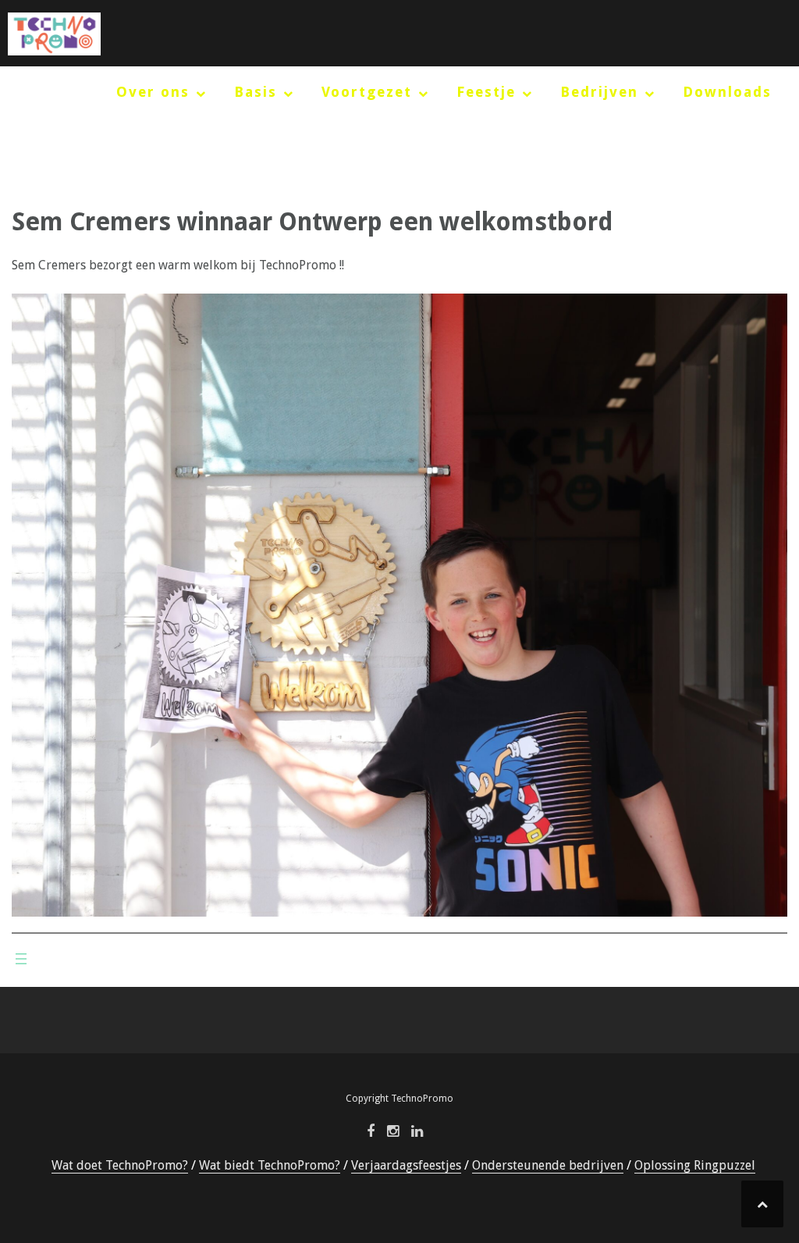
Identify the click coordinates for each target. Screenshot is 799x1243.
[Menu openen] (21, 958)
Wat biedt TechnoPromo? (269, 1165)
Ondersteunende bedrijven (547, 1165)
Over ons (153, 92)
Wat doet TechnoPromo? (119, 1165)
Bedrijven (599, 92)
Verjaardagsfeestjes (406, 1165)
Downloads (727, 92)
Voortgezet (366, 92)
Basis (255, 92)
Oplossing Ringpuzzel (694, 1165)
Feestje (486, 92)
